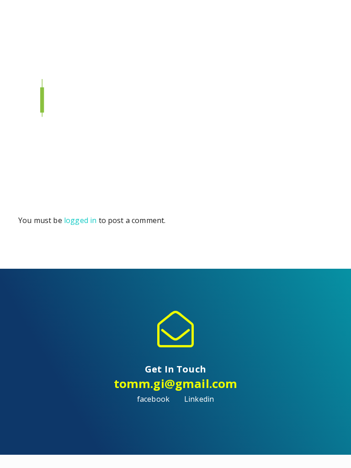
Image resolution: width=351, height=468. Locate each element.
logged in (80, 220)
